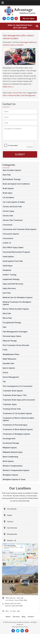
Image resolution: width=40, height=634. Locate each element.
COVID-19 (7, 243)
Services (16, 617)
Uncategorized (9, 438)
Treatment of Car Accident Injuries (17, 413)
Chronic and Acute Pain (12, 206)
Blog (23, 617)
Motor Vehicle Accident (11, 95)
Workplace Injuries (10, 475)
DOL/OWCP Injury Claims (13, 247)
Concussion (7, 224)
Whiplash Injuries (10, 447)
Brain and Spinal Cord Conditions (16, 184)
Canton (10, 521)
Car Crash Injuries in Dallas (14, 202)
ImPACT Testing (9, 274)
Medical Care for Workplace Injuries (18, 297)
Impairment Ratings (11, 279)
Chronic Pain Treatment (13, 220)
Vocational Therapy (11, 443)
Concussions (8, 238)
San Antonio (12, 528)
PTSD (5, 350)
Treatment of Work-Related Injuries (18, 429)
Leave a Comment (16, 45)
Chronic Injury (8, 211)
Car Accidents (8, 197)
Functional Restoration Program (16, 252)
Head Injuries (8, 256)
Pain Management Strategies (15, 331)
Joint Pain (7, 293)
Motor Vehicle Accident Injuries (16, 309)
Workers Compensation (12, 466)
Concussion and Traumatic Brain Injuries (19, 229)
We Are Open (28, 18)
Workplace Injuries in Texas (14, 479)
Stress (5, 372)
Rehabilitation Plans (11, 354)
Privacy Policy (23, 627)
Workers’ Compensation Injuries (16, 470)
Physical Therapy (10, 340)
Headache (7, 270)
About (8, 617)
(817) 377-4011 (15, 603)
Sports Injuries (9, 368)
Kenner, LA (11, 540)
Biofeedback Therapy (12, 179)
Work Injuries (8, 461)
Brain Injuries (8, 188)
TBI (4, 381)
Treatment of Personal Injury (15, 425)
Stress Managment (11, 377)
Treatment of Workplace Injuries (16, 434)
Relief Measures (9, 359)
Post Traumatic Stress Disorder (16, 345)
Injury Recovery (9, 288)
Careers (30, 617)
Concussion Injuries (11, 234)
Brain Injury (7, 193)
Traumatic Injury (10, 404)
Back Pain (7, 175)
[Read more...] (8, 87)
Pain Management (28, 95)
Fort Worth (11, 509)
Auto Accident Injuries (12, 170)
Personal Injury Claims (12, 336)
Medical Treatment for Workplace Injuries (17, 303)
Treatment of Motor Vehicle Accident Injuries (18, 419)
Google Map (20, 555)
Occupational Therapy (12, 322)
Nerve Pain (7, 318)
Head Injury (7, 265)
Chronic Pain (17, 93)
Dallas (9, 515)
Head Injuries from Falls (13, 261)
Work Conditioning (10, 456)
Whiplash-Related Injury (12, 452)
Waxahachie (12, 534)
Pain (24, 93)
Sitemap (15, 627)
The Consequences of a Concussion (17, 386)
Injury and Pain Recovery (13, 284)
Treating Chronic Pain (12, 409)
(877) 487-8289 (20, 27)
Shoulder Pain (8, 363)
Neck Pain (7, 313)
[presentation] (18, 146)
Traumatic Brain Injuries (13, 390)
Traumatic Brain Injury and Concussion (19, 400)
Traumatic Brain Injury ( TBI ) (15, 395)
